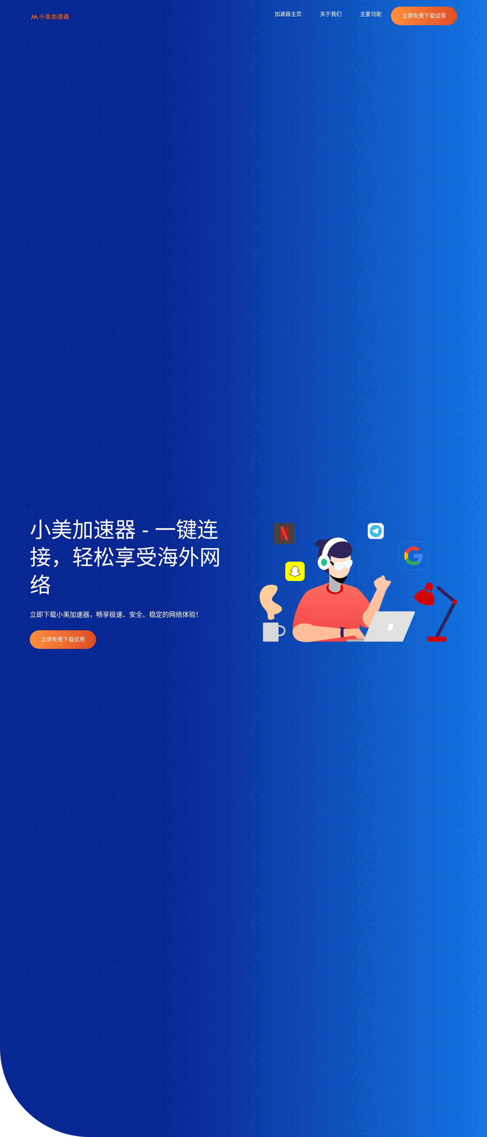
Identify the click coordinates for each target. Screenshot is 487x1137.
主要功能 (371, 14)
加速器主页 (288, 14)
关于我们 (331, 14)
